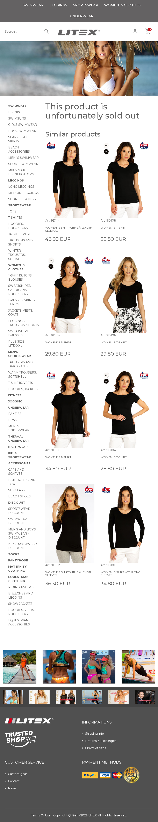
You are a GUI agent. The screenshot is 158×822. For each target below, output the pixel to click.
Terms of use (41, 815)
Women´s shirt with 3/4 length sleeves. (68, 229)
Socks (13, 554)
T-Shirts (15, 217)
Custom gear (17, 774)
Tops (12, 211)
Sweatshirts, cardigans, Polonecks (19, 290)
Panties (14, 414)
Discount (16, 502)
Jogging (15, 401)
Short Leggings (22, 199)
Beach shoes (19, 496)
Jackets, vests (20, 234)
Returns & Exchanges (100, 741)
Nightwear (18, 447)
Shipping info (94, 733)
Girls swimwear (22, 125)
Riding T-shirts (21, 587)
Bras (12, 420)
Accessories (19, 463)
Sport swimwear (23, 164)
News (12, 788)
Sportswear (85, 5)
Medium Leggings (23, 193)
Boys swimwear (22, 131)
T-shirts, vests (20, 383)
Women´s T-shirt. (114, 227)
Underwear (81, 16)
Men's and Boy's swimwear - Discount (22, 534)
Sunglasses (18, 490)
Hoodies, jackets (23, 389)
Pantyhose (18, 560)
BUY (91, 239)
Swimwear (33, 5)
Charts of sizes (95, 748)
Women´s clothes (122, 5)
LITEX (92, 815)
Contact (14, 781)
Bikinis (14, 112)
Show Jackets (20, 604)
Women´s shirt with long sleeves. (120, 574)
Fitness (14, 395)
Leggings (58, 5)
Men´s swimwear (23, 158)
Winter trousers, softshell (17, 255)
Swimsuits (17, 118)
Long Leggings (21, 187)
